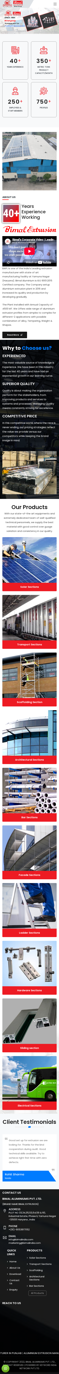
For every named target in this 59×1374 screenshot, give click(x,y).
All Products (37, 1293)
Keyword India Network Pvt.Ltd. (38, 1367)
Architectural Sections (29, 760)
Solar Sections (29, 587)
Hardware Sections (29, 990)
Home (13, 1261)
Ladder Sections (29, 933)
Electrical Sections (29, 1105)
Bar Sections (29, 817)
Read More (13, 334)
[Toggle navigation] (55, 4)
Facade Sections (29, 875)
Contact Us (14, 1282)
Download (15, 1274)
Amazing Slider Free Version (14, 10)
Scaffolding (36, 1270)
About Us (14, 1267)
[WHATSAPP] (5, 1368)
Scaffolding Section (29, 702)
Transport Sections (29, 644)
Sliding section (29, 1048)
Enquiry (13, 1289)
